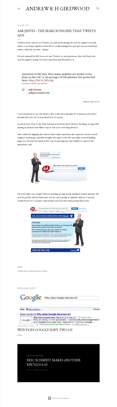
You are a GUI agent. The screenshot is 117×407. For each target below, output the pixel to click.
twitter (44, 271)
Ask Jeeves (34, 89)
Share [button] (19, 267)
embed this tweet (91, 101)
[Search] (98, 8)
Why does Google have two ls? (45, 330)
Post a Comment (41, 370)
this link (33, 117)
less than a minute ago (31, 83)
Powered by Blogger (60, 398)
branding (31, 271)
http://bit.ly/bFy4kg (41, 80)
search (38, 271)
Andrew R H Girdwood (57, 8)
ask (24, 271)
